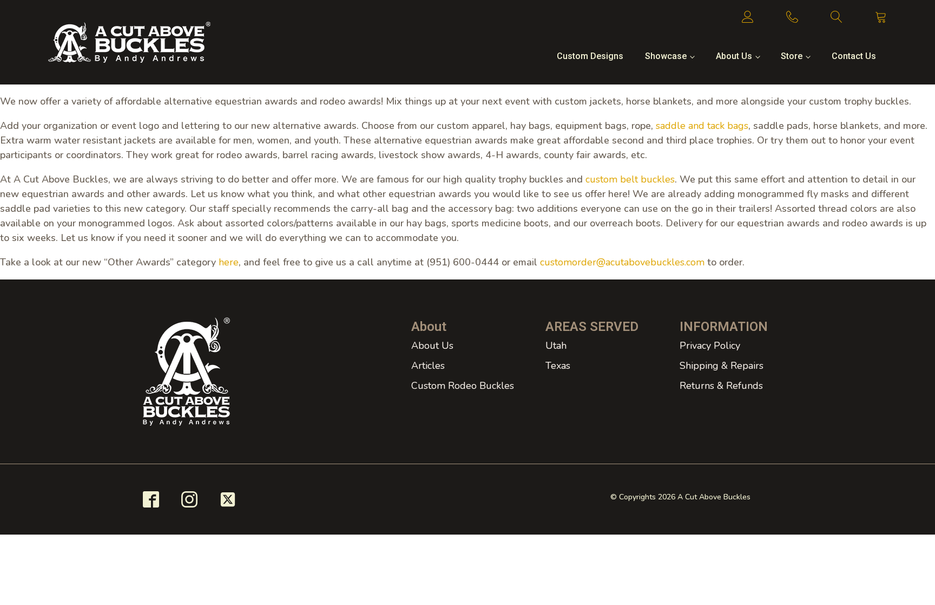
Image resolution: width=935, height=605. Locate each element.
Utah (556, 345)
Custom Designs (590, 56)
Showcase (666, 56)
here (229, 262)
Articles (428, 365)
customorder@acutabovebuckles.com (622, 262)
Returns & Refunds (721, 385)
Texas (557, 365)
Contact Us (854, 56)
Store (791, 56)
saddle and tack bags (702, 125)
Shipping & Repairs (721, 365)
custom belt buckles (630, 179)
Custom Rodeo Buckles (462, 385)
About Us (734, 56)
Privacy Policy (710, 345)
